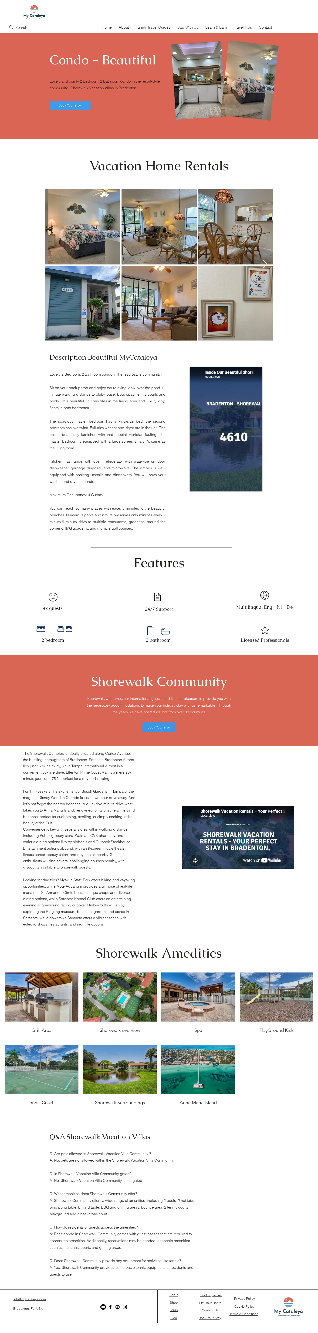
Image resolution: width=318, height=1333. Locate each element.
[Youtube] (103, 1307)
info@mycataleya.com (30, 1299)
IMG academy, (77, 528)
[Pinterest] (117, 1307)
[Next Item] (265, 264)
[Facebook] (110, 1307)
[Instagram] (125, 1307)
